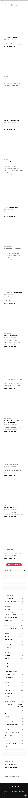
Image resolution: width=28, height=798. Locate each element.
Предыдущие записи (14, 564)
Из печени (7, 655)
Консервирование (9, 669)
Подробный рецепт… (10, 46)
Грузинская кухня (9, 620)
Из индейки (8, 644)
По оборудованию (9, 693)
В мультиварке (8, 598)
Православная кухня (10, 701)
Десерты (6, 204)
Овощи (6, 685)
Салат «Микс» (9, 507)
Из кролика (7, 647)
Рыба (5, 713)
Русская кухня (8, 710)
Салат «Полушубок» (11, 464)
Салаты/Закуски (9, 721)
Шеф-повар (7, 39)
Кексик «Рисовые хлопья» (13, 162)
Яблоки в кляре (9, 79)
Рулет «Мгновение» (11, 207)
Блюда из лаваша (9, 593)
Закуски (6, 633)
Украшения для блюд (10, 738)
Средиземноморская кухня (12, 732)
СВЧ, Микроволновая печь (12, 724)
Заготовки (7, 631)
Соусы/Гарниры (9, 729)
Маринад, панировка (10, 671)
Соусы (6, 727)
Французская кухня (10, 743)
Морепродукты (8, 677)
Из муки (6, 652)
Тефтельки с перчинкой (12, 249)
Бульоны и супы (8, 376)
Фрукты (6, 746)
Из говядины (8, 642)
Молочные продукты (10, 674)
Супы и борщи (8, 735)
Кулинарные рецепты (17, 791)
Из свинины (7, 658)
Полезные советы (9, 698)
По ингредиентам (9, 690)
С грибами (7, 716)
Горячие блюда (7, 246)
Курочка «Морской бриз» (13, 292)
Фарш (6, 740)
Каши (6, 663)
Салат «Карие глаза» (11, 120)
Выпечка (6, 35)
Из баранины (8, 639)
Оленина (7, 688)
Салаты (6, 118)
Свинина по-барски (11, 335)
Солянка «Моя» (9, 549)
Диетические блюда (10, 628)
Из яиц (6, 661)
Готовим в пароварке (10, 617)
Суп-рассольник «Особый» (13, 379)
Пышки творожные (11, 37)
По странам (7, 696)
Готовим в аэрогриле (10, 614)
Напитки (7, 680)
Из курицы (7, 650)
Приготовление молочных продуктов (16, 705)
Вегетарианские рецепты (11, 601)
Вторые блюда (8, 604)
